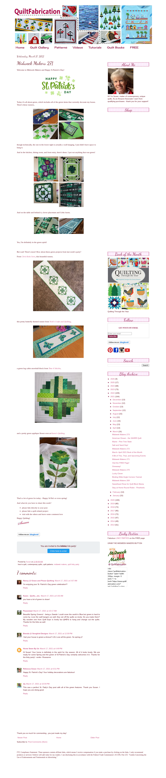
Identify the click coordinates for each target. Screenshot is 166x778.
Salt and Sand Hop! (120, 445)
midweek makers (60, 564)
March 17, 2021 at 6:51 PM (48, 669)
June (115, 421)
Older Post (95, 738)
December (117, 400)
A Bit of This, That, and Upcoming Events (129, 456)
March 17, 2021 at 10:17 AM (45, 611)
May (115, 424)
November (117, 403)
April (115, 428)
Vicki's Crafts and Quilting (60, 321)
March (115, 431)
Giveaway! (116, 466)
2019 (112, 504)
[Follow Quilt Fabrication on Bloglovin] (29, 536)
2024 (112, 386)
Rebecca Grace (29, 669)
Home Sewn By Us (31, 649)
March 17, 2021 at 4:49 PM (51, 649)
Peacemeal (28, 611)
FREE (134, 47)
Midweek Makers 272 (121, 449)
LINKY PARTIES (122, 538)
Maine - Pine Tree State (122, 442)
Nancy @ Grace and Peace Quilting (38, 581)
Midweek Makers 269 (121, 480)
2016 (112, 514)
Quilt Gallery (39, 47)
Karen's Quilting (58, 433)
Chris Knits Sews (28, 256)
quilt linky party (73, 564)
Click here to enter (58, 550)
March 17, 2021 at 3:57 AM (66, 581)
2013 (112, 525)
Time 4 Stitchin (55, 368)
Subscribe (112, 336)
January (116, 495)
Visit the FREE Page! (120, 463)
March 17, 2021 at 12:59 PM (60, 633)
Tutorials (95, 47)
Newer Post (22, 738)
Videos (78, 47)
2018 (112, 507)
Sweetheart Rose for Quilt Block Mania (128, 484)
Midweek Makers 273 (121, 434)
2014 (112, 521)
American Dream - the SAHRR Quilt (126, 438)
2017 (112, 511)
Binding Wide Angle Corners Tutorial (127, 477)
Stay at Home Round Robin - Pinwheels (128, 488)
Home (20, 47)
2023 (112, 389)
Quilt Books (115, 47)
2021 (112, 396)
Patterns (60, 47)
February (117, 492)
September (117, 410)
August (116, 414)
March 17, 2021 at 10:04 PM (38, 684)
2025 (112, 382)
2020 (112, 500)
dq (24, 684)
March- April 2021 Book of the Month (127, 452)
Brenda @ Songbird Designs (35, 633)
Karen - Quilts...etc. (31, 596)
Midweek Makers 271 (121, 459)
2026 (112, 379)
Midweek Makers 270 (121, 470)
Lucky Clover (117, 473)
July (114, 417)
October (116, 407)
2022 (112, 393)
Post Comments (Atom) (37, 742)
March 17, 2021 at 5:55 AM (52, 596)
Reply (25, 588)
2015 (112, 518)
